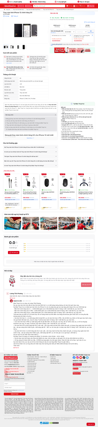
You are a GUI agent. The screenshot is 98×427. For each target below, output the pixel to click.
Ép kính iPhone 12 (52, 400)
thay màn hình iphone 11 (55, 405)
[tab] (9, 170)
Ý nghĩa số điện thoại (74, 402)
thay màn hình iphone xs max (49, 409)
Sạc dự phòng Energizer (54, 403)
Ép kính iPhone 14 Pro (51, 399)
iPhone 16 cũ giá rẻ (24, 411)
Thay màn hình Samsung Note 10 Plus (16, 406)
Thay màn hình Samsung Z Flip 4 (12, 404)
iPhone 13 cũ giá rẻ (18, 403)
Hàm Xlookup (77, 403)
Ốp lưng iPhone (55, 404)
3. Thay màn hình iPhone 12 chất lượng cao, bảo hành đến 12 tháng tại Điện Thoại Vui (26, 123)
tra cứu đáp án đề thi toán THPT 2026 (73, 398)
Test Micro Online (87, 398)
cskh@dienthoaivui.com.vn (13, 364)
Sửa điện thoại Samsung (19, 399)
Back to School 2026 (75, 408)
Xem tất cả (53, 32)
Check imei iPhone (81, 406)
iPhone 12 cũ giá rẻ (9, 403)
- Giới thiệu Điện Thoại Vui (55, 363)
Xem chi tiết (9, 63)
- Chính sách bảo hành (32, 363)
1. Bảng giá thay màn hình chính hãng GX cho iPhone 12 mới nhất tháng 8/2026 (25, 118)
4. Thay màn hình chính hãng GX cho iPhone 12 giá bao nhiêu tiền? (22, 125)
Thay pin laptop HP (9, 398)
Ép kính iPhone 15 (42, 399)
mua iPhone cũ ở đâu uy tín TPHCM (75, 409)
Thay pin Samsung (13, 400)
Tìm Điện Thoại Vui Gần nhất (12, 368)
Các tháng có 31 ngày (73, 400)
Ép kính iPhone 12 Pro (42, 400)
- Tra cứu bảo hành (31, 369)
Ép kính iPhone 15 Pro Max (40, 398)
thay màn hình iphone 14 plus (51, 406)
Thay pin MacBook (14, 409)
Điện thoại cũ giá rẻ (22, 400)
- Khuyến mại (53, 356)
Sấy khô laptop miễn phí (18, 413)
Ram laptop (23, 410)
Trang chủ (8, 9)
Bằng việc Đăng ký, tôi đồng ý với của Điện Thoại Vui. (14, 391)
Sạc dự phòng (45, 403)
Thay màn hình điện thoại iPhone (33, 9)
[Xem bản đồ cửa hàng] (70, 35)
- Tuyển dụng (53, 358)
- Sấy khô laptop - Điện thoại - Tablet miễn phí (37, 356)
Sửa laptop (17, 410)
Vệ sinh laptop (10, 402)
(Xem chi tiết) (85, 44)
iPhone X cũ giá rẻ (18, 402)
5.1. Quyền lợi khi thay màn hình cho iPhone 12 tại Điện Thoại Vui (22, 129)
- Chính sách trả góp (31, 368)
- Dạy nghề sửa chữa (54, 360)
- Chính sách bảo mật (31, 364)
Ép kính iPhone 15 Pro (51, 398)
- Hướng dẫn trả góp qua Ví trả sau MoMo (36, 360)
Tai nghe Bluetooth (48, 402)
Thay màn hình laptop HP (24, 409)
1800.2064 (15, 360)
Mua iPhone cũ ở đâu (84, 402)
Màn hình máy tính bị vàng (77, 404)
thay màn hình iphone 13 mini (49, 408)
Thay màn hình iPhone (28, 398)
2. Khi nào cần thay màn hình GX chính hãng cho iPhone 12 (20, 120)
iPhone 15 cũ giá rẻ (15, 411)
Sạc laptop (29, 410)
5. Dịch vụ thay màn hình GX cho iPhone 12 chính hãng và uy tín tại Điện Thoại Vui (25, 127)
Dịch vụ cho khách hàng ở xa (12, 371)
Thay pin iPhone (8, 399)
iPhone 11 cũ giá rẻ (28, 402)
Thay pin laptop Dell (18, 398)
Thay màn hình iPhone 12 (48, 9)
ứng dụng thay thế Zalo (70, 410)
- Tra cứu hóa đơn (30, 371)
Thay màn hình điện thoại (18, 9)
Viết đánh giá (14, 252)
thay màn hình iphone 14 (43, 405)
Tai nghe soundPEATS (58, 402)
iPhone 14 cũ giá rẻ (28, 403)
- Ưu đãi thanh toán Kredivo (33, 358)
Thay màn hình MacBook (19, 408)
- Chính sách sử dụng (31, 366)
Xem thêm (29, 372)
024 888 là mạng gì (77, 399)
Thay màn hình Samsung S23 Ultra (13, 405)
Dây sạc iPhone (38, 403)
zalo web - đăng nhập (88, 409)
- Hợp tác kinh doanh (54, 361)
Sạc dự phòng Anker (46, 404)
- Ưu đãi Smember (31, 361)
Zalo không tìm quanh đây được (77, 405)
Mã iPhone (81, 400)
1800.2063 (16, 362)
